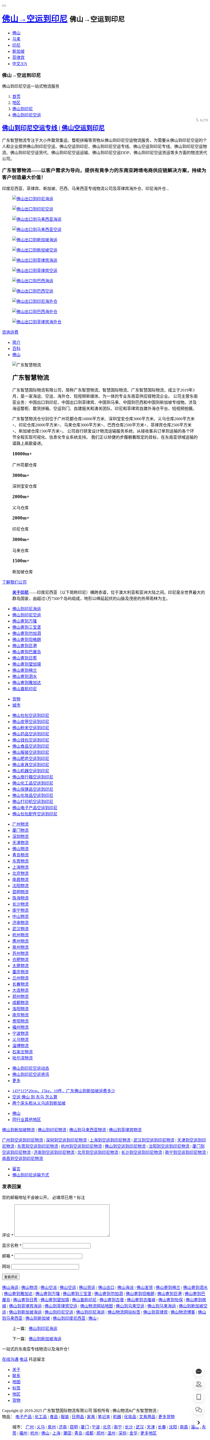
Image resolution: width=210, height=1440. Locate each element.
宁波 (96, 1427)
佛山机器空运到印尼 (30, 771)
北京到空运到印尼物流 (97, 1152)
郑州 (100, 1433)
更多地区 (148, 1433)
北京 (107, 1427)
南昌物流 (20, 879)
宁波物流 (20, 1033)
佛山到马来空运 (130, 1306)
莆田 (67, 1433)
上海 (56, 1433)
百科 (16, 348)
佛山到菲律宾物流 (125, 1130)
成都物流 (20, 1003)
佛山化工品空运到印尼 (32, 783)
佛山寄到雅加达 (26, 683)
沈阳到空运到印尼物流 (169, 1146)
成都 (89, 1433)
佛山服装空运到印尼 (30, 752)
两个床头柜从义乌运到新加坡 (39, 1103)
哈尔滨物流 (22, 1058)
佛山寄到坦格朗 (26, 639)
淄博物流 (20, 1046)
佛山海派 (125, 1287)
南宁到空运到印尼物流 (185, 1152)
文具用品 (147, 1417)
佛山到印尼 (22, 109)
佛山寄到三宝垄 (26, 627)
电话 (23, 1359)
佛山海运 (10, 1287)
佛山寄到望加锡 (26, 664)
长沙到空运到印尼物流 (141, 1152)
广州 (30, 1427)
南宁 (118, 1427)
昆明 (74, 1427)
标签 (16, 1388)
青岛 (78, 1433)
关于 (16, 1369)
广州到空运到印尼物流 (22, 1140)
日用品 (78, 1417)
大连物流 (20, 990)
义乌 (41, 1427)
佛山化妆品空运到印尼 (32, 795)
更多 (16, 1080)
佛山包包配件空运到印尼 (34, 814)
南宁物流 (20, 910)
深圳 (122, 1433)
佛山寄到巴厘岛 (26, 652)
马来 (16, 39)
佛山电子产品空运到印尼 (34, 808)
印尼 (16, 45)
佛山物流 (20, 849)
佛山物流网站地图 (96, 1306)
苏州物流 (20, 953)
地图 (16, 1382)
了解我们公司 (14, 582)
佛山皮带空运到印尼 (30, 721)
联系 (16, 1376)
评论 (7, 1235)
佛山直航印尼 (24, 689)
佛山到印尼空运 (26, 115)
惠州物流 (20, 941)
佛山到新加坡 (37, 1318)
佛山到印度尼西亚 (69, 1318)
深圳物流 (20, 836)
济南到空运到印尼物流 (54, 1152)
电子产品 (23, 1417)
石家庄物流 (22, 1052)
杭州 (34, 1433)
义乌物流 (20, 1039)
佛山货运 (87, 1287)
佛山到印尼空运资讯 (30, 1074)
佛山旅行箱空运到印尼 (32, 777)
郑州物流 (20, 996)
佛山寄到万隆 (24, 621)
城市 (16, 705)
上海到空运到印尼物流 (110, 1140)
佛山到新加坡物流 (18, 1130)
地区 (16, 103)
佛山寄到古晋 (111, 1300)
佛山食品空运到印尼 (30, 746)
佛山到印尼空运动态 (30, 1068)
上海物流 (20, 867)
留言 (16, 1169)
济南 (63, 1427)
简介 (16, 342)
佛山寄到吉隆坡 (141, 1300)
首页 (16, 96)
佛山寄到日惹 (24, 658)
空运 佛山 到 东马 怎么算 (34, 1097)
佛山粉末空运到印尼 (30, 728)
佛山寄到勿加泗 (26, 633)
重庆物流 (20, 972)
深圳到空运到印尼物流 (66, 1140)
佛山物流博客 (183, 1312)
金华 (133, 1433)
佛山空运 (68, 1287)
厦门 (85, 1427)
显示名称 (12, 1245)
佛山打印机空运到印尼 (32, 801)
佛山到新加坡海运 (25, 1312)
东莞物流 (20, 861)
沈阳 (173, 1427)
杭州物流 (20, 935)
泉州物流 (20, 947)
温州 (111, 1433)
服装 (65, 1417)
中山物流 (20, 916)
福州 (23, 1433)
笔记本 (104, 1417)
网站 (6, 1266)
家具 (91, 1417)
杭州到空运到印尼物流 (81, 1146)
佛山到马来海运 (161, 1306)
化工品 (41, 1417)
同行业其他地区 (26, 1119)
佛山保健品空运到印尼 (32, 789)
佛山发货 (144, 1287)
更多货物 (166, 1417)
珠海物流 (20, 898)
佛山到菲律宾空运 (61, 1306)
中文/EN (19, 64)
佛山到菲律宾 (155, 1312)
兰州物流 (20, 978)
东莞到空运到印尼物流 (37, 1146)
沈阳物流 (20, 886)
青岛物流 (20, 855)
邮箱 (7, 1256)
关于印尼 (20, 592)
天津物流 (20, 843)
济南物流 (20, 923)
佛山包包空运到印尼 (30, 715)
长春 (162, 1427)
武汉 (140, 1427)
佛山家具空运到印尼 (30, 765)
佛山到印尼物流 (52, 1130)
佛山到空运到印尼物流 (125, 1146)
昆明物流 (20, 892)
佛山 (16, 33)
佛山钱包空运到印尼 (30, 740)
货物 (16, 699)
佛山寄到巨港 (24, 646)
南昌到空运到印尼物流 (22, 1158)
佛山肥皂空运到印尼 (30, 758)
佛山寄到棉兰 (24, 670)
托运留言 (37, 1359)
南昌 (184, 1427)
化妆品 (130, 1417)
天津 (151, 1427)
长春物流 (20, 984)
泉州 (52, 1427)
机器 (117, 1417)
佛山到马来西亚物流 (87, 1130)
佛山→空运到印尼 (35, 18)
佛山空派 (48, 1287)
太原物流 (20, 966)
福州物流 (20, 1027)
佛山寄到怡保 (170, 1300)
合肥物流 (20, 959)
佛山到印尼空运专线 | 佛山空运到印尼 (53, 128)
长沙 (129, 1427)
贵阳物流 (20, 1021)
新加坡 (18, 51)
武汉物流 (20, 929)
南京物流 (20, 1015)
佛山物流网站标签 (124, 1312)
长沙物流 (20, 904)
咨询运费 (10, 332)
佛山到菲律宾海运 (25, 1306)
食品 (54, 1417)
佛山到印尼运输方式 (30, 1175)
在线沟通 (10, 1359)
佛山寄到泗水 (24, 676)
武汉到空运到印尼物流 (153, 1140)
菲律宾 (18, 57)
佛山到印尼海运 (26, 609)
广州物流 (20, 824)
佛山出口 (106, 1287)
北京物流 (20, 873)
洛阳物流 (20, 1009)
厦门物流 (20, 830)
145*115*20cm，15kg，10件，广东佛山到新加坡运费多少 (63, 1091)
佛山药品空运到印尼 (30, 734)
